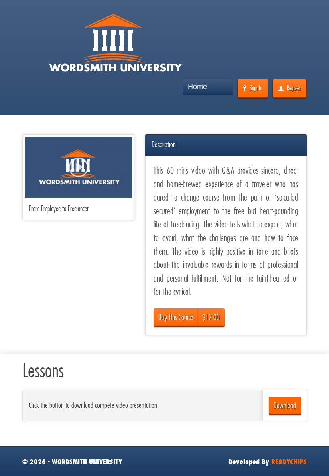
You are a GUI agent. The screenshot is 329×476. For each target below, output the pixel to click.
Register (294, 88)
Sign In (256, 88)
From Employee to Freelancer (59, 208)
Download (285, 405)
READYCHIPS (289, 462)
